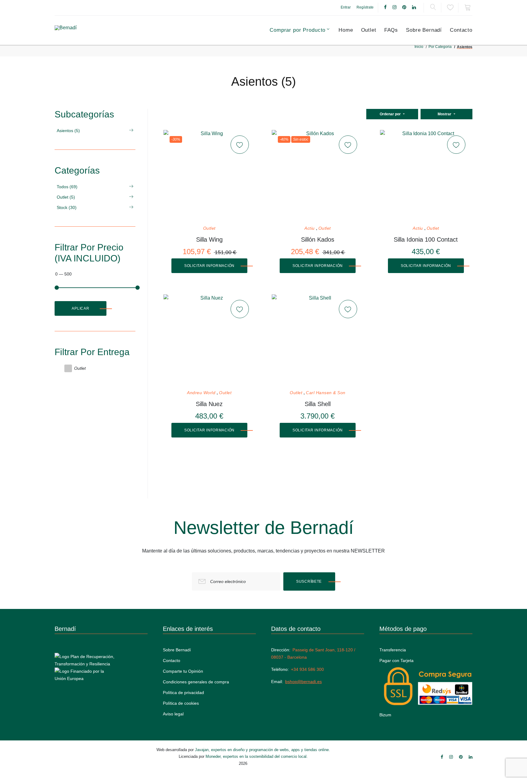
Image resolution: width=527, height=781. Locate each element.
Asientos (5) (68, 130)
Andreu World (201, 393)
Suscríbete (309, 581)
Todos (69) (67, 186)
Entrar (346, 7)
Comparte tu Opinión (183, 671)
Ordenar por (391, 114)
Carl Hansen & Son (326, 393)
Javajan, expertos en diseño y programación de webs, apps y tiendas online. (262, 749)
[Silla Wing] (209, 175)
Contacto (461, 30)
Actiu (309, 228)
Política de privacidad (183, 692)
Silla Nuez (209, 404)
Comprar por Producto (297, 30)
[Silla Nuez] (209, 340)
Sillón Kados (317, 239)
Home (346, 30)
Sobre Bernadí (424, 30)
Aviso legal (173, 713)
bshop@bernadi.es (303, 681)
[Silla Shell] (317, 340)
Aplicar (80, 308)
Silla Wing (209, 239)
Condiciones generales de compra (196, 681)
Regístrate (365, 7)
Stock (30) (67, 207)
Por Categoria (440, 47)
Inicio (418, 47)
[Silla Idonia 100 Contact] (425, 175)
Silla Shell (318, 404)
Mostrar (445, 114)
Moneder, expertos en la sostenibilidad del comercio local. (257, 756)
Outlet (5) (66, 197)
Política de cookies (181, 703)
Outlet (368, 30)
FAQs (391, 30)
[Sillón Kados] (317, 175)
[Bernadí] (81, 30)
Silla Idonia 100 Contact (426, 239)
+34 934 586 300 (307, 669)
